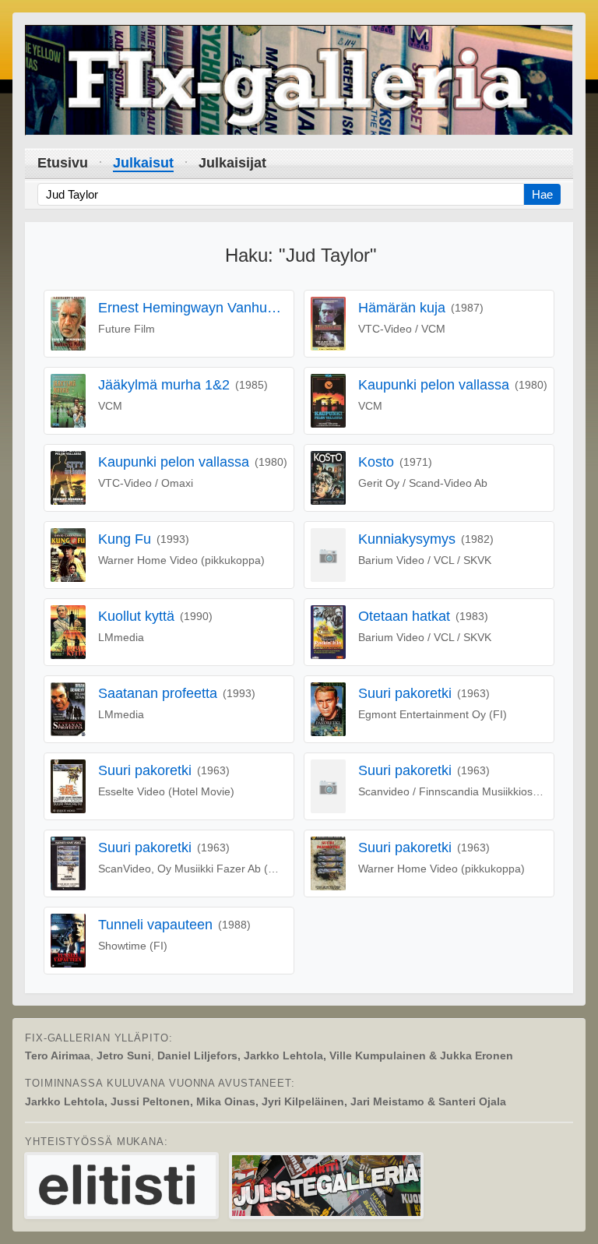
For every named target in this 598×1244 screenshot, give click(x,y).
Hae (542, 194)
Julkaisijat (232, 163)
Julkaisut (143, 163)
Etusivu (62, 163)
